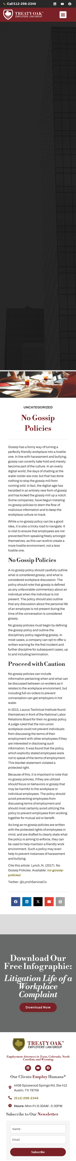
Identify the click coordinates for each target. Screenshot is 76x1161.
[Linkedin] (55, 4)
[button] (63, 14)
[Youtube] (62, 4)
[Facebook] (70, 4)
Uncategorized (38, 407)
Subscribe (38, 1152)
